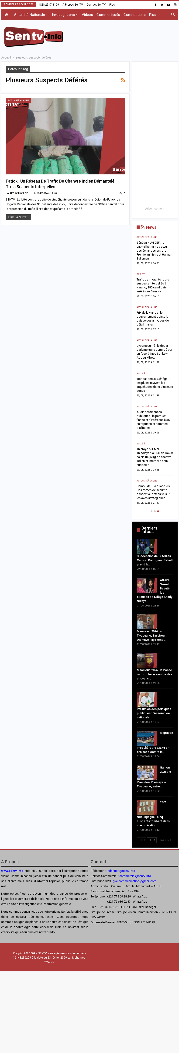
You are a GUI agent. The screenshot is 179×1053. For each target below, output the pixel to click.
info (148, 876)
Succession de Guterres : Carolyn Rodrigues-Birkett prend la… (155, 560)
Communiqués (108, 15)
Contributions (135, 15)
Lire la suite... (18, 217)
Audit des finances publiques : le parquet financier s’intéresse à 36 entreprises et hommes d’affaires (153, 420)
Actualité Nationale (29, 15)
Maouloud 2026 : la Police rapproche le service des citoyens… (154, 674)
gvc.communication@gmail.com (134, 881)
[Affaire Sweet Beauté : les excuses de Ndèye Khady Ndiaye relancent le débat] (147, 585)
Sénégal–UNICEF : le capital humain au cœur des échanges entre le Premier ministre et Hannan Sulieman (154, 250)
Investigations (63, 15)
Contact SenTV (96, 4)
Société (141, 274)
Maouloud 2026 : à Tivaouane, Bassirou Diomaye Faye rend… (151, 635)
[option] (155, 371)
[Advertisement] (123, 36)
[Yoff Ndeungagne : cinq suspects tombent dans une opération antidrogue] (147, 807)
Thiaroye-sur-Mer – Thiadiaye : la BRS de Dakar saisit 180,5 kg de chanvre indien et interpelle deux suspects (155, 457)
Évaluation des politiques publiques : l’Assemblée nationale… (154, 713)
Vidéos (87, 15)
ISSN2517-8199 (49, 4)
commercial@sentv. (132, 876)
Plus (112, 4)
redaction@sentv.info (121, 871)
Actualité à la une (18, 100)
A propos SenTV (72, 4)
